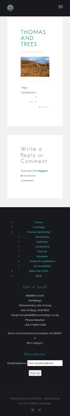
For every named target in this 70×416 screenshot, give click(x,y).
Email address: (17, 363)
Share (33, 102)
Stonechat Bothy (38, 231)
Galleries (42, 241)
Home (39, 222)
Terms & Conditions (42, 261)
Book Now (42, 236)
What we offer (38, 270)
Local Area (42, 246)
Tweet (45, 107)
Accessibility (42, 266)
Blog (39, 275)
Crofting (38, 227)
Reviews (42, 256)
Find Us (42, 251)
